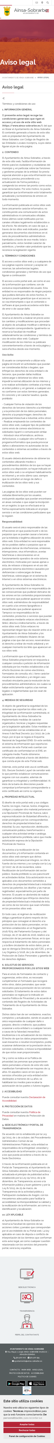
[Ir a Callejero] (42, 2)
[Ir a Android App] (16, 1383)
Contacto (15, 1370)
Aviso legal (37, 1370)
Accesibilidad (37, 1373)
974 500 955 (34, 1358)
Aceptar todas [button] (27, 1424)
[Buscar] (48, 2)
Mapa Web (26, 1370)
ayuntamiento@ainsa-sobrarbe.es (28, 1361)
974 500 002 (20, 1358)
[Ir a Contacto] (37, 2)
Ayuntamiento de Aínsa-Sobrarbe (18, 78)
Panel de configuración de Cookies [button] (27, 1436)
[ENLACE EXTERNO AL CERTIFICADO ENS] (27, 1391)
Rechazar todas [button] (27, 1430)
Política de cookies (27, 1377)
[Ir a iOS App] (36, 1383)
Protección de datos (19, 1373)
